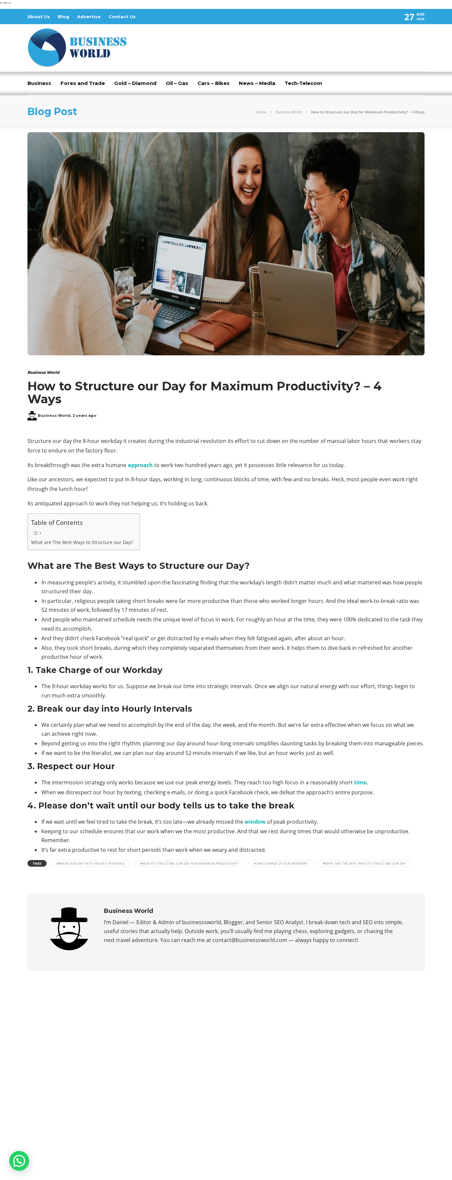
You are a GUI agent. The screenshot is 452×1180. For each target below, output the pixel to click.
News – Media (257, 83)
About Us (38, 16)
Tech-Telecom (303, 83)
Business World (289, 111)
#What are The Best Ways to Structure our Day (364, 863)
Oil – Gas (177, 83)
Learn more (52, 1107)
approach (140, 465)
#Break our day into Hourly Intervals (91, 863)
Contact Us (122, 16)
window (255, 821)
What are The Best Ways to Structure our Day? (82, 542)
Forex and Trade (83, 83)
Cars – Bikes (214, 83)
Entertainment (362, 1039)
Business (39, 83)
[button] (19, 1161)
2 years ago (84, 415)
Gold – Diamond (135, 83)
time (360, 782)
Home (261, 111)
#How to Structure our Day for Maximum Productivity (189, 863)
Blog (63, 16)
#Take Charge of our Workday (280, 863)
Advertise (89, 16)
